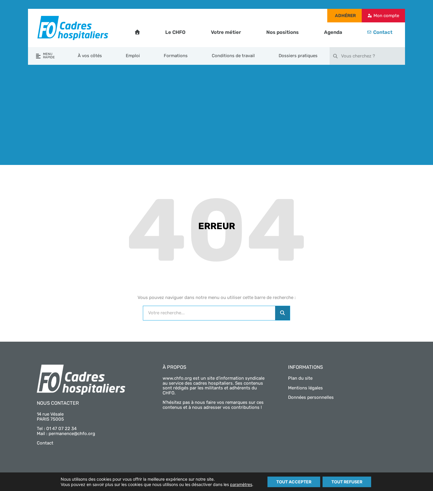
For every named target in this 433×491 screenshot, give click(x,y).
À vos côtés (90, 55)
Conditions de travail (233, 55)
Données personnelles (311, 397)
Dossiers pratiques (298, 55)
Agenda (333, 32)
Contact (382, 32)
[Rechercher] (282, 313)
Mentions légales (305, 388)
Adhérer (345, 15)
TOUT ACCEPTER (293, 481)
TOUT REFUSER (346, 481)
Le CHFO (175, 32)
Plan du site (300, 378)
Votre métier (226, 32)
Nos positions (282, 32)
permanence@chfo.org (72, 433)
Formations (176, 55)
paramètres (241, 484)
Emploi (133, 55)
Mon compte (386, 15)
